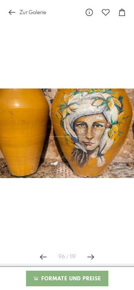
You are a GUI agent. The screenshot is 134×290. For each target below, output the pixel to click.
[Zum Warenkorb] (122, 12)
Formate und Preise (70, 278)
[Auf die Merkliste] (105, 12)
